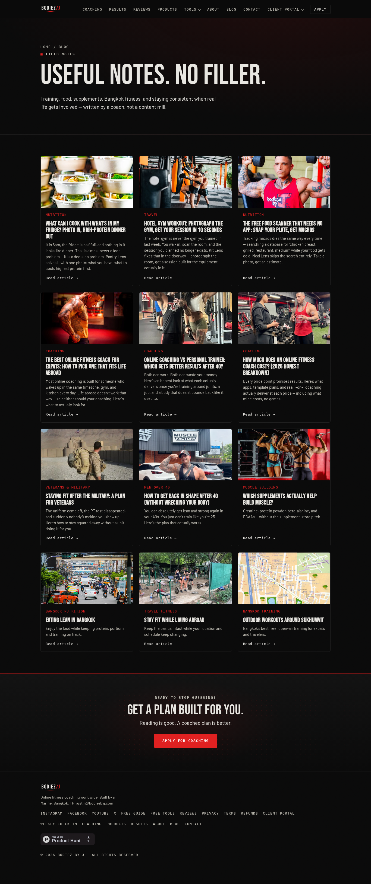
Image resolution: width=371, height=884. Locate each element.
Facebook (77, 813)
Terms (230, 813)
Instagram (51, 813)
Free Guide (133, 813)
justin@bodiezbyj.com (94, 803)
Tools (190, 9)
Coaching (92, 9)
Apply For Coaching (185, 741)
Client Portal (283, 9)
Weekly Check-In (58, 824)
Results (117, 9)
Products (167, 9)
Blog (231, 9)
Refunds (249, 813)
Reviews (141, 9)
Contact (251, 9)
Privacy (210, 813)
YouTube (100, 813)
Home (45, 47)
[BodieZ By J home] (50, 9)
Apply (320, 9)
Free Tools (162, 813)
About (213, 9)
